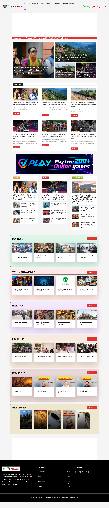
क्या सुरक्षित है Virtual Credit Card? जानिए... (22, 290)
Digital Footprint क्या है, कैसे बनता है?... (42, 290)
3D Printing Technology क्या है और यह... (86, 290)
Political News (16, 99)
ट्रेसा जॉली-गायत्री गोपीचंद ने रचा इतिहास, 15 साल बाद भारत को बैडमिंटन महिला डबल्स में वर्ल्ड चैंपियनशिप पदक (25, 136)
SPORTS (45, 177)
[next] (95, 38)
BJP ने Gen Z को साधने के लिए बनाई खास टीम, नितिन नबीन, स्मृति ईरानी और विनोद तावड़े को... (24, 197)
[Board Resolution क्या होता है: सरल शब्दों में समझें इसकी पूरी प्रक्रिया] (87, 248)
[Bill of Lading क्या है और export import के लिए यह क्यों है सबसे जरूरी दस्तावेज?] (65, 248)
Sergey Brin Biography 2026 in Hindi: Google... (86, 390)
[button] (104, 6)
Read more (16, 113)
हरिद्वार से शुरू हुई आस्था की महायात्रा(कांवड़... (42, 323)
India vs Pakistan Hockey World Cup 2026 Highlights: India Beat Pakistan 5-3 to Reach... (58, 212)
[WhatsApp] (86, 472)
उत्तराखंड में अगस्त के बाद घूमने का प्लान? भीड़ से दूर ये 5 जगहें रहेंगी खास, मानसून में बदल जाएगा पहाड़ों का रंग (47, 38)
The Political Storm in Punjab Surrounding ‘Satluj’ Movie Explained (88, 209)
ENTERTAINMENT (77, 177)
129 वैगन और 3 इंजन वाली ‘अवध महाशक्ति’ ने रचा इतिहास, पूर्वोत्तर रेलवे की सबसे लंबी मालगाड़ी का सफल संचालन (83, 104)
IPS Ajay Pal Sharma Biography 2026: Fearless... (64, 391)
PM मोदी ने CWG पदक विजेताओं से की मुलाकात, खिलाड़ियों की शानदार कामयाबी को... (58, 220)
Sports (78, 70)
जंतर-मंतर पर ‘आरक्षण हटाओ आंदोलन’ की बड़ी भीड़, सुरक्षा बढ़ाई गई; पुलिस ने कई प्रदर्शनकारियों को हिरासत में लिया (83, 136)
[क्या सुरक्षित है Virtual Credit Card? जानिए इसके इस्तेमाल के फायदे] (22, 281)
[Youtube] (89, 472)
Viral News (59, 52)
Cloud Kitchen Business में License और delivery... (22, 256)
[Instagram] (79, 472)
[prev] (92, 38)
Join (88, 6)
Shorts (97, 6)
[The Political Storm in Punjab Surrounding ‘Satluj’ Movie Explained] (75, 209)
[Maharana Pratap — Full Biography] (22, 382)
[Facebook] (75, 472)
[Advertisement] (54, 24)
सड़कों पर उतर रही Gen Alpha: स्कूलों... (20, 357)
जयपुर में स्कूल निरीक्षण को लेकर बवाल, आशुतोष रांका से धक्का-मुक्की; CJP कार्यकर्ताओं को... (28, 205)
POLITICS (16, 177)
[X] (82, 472)
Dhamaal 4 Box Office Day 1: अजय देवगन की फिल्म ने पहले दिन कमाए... (88, 216)
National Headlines (75, 99)
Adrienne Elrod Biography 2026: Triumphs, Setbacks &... (43, 391)
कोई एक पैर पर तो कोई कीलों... (21, 323)
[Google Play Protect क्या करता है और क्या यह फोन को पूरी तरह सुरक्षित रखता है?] (65, 281)
